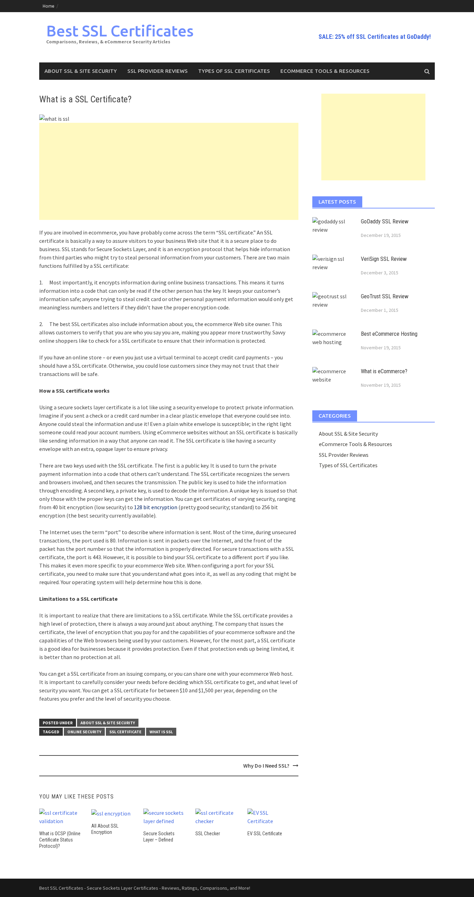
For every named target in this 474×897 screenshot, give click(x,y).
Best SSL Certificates (120, 30)
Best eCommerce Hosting (389, 334)
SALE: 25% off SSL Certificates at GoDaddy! (375, 36)
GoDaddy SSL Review (384, 221)
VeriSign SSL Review (384, 259)
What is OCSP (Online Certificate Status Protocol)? (60, 840)
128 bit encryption (155, 507)
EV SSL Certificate (264, 833)
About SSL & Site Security (80, 71)
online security (84, 731)
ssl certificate (125, 731)
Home (48, 6)
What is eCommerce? (384, 371)
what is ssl (161, 731)
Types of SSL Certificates (234, 71)
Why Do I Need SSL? (266, 765)
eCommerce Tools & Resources (325, 71)
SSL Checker (207, 833)
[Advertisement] (168, 171)
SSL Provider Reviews (157, 71)
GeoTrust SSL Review (384, 296)
